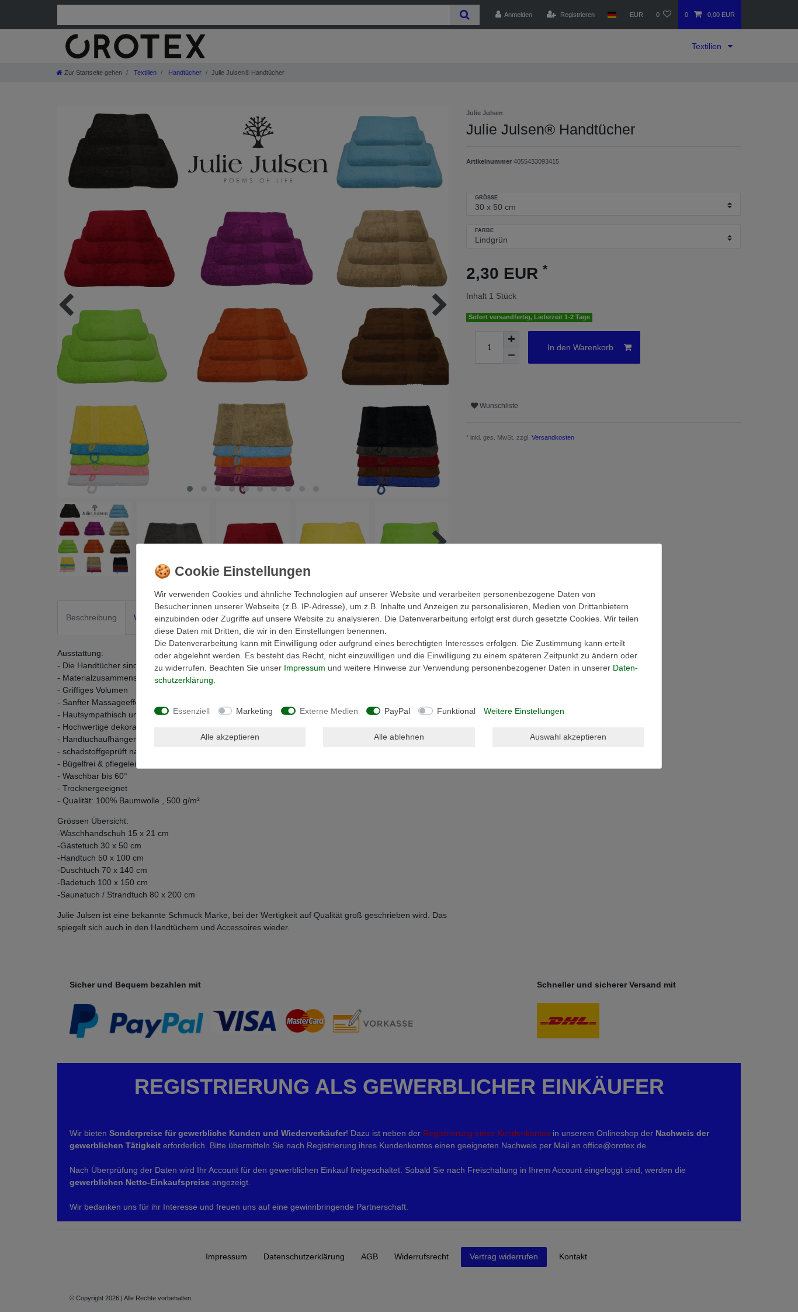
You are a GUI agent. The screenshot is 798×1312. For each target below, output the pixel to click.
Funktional (456, 710)
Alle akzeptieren (229, 736)
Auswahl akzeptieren (568, 736)
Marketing (254, 710)
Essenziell (191, 710)
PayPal (397, 710)
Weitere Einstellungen (524, 710)
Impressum (304, 667)
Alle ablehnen (399, 736)
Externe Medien (329, 710)
